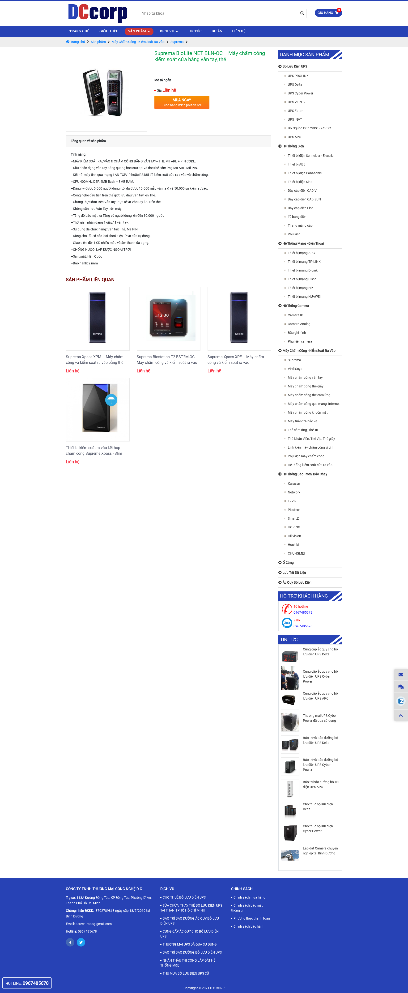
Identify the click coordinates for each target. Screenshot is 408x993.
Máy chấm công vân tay (305, 377)
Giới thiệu (108, 31)
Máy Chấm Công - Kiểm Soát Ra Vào (138, 42)
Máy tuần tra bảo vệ (302, 421)
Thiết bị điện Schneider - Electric (310, 155)
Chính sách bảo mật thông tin (247, 908)
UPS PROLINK (298, 76)
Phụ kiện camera (300, 341)
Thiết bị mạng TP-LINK (304, 261)
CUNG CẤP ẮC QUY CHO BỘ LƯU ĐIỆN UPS (189, 933)
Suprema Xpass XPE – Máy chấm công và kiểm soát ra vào (236, 360)
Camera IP (295, 315)
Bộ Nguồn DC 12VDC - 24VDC (309, 128)
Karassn (294, 483)
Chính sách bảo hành (249, 926)
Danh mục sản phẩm (304, 54)
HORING (294, 527)
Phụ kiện (294, 234)
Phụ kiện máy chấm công (306, 456)
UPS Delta (295, 84)
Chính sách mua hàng (249, 897)
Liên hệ (239, 31)
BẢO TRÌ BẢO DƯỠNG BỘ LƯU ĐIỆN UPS (192, 952)
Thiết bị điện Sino (300, 182)
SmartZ (293, 518)
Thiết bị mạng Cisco (302, 279)
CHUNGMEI (296, 553)
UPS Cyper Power (300, 93)
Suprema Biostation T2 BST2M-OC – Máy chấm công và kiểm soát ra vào (167, 360)
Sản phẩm (137, 31)
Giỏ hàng (329, 12)
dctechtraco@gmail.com (94, 924)
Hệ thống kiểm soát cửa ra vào (310, 465)
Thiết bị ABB (297, 164)
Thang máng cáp (300, 225)
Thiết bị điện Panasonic (305, 173)
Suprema (177, 42)
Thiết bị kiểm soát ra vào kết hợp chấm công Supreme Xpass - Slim (94, 451)
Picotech (294, 510)
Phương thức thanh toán (252, 918)
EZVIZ (292, 501)
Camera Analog (299, 324)
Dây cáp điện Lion (301, 208)
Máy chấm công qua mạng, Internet (314, 404)
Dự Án (217, 31)
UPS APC (294, 137)
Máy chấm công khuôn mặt (308, 412)
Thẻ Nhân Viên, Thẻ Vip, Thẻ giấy (311, 439)
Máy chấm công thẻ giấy (305, 386)
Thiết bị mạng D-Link (303, 270)
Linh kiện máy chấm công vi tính (311, 447)
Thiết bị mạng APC (301, 253)
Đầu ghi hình (297, 333)
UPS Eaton (295, 111)
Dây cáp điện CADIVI (303, 190)
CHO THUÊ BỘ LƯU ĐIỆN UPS (184, 897)
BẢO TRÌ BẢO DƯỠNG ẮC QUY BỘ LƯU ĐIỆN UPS (189, 921)
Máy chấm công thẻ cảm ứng (309, 395)
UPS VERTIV (297, 102)
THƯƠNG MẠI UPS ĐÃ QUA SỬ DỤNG (190, 944)
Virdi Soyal (295, 369)
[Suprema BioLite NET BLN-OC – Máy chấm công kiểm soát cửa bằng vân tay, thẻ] (106, 91)
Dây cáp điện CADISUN (304, 199)
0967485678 (87, 931)
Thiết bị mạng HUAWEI (304, 296)
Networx (294, 492)
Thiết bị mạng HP (300, 288)
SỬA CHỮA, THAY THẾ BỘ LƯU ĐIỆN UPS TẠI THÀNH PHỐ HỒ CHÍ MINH (191, 908)
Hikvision (294, 536)
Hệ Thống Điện (144, 49)
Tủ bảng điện (297, 217)
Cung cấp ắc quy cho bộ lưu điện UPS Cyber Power (320, 676)
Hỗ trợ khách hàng (304, 596)
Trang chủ (79, 31)
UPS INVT (295, 119)
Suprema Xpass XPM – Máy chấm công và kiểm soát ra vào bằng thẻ (94, 360)
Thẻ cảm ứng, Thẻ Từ (303, 430)
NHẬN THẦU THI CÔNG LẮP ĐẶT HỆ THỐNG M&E (187, 963)
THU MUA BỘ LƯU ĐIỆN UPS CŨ (186, 973)
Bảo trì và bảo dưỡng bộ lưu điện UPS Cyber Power (320, 765)
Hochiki (293, 545)
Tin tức (195, 31)
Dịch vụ (167, 31)
